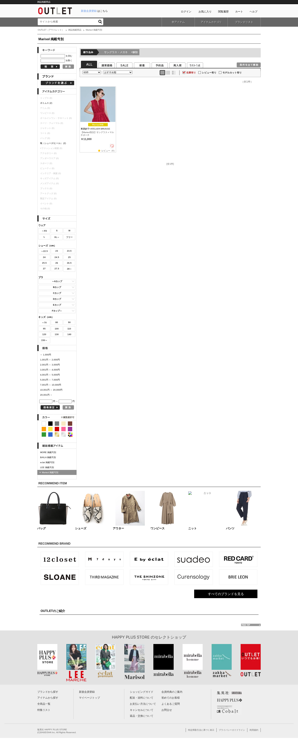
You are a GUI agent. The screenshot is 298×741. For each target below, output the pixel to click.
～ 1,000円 (45, 354)
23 (56, 251)
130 (57, 334)
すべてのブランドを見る (226, 594)
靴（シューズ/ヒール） (53, 143)
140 (69, 334)
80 (56, 322)
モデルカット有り (232, 72)
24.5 (57, 257)
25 (69, 257)
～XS (44, 231)
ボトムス (46, 103)
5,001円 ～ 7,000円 (50, 380)
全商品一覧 (43, 703)
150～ (44, 340)
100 (57, 328)
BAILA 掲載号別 (48, 457)
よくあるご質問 (170, 703)
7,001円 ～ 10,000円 (50, 385)
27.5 (57, 268)
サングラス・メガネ (121, 52)
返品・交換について (141, 715)
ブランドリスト (244, 22)
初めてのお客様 (170, 697)
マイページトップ (89, 697)
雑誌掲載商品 (74, 30)
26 (56, 263)
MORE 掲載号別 (48, 452)
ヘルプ (253, 11)
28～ (69, 269)
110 (69, 328)
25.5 (44, 263)
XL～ (56, 237)
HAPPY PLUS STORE (131, 637)
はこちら (94, 10)
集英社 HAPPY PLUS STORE (52, 729)
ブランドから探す (47, 691)
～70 (44, 322)
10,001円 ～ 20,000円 (51, 390)
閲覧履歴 (223, 11)
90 (69, 322)
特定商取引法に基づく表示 (201, 730)
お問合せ (166, 710)
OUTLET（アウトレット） (51, 30)
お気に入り (205, 11)
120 (44, 334)
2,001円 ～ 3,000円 (50, 365)
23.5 (69, 251)
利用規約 (254, 730)
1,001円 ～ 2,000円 (50, 359)
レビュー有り (209, 72)
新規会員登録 (87, 691)
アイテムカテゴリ (211, 22)
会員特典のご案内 (171, 691)
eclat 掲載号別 (47, 462)
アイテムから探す (47, 697)
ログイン (186, 11)
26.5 (69, 263)
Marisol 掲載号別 (48, 472)
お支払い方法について (143, 703)
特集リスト (43, 710)
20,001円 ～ (46, 395)
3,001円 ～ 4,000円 (50, 370)
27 (44, 268)
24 (44, 257)
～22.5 (44, 251)
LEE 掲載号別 (47, 467)
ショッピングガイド (141, 691)
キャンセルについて (141, 710)
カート (239, 11)
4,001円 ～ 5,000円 (50, 375)
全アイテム (178, 22)
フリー (69, 237)
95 (44, 328)
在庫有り (191, 72)
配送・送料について (141, 697)
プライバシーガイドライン (232, 730)
